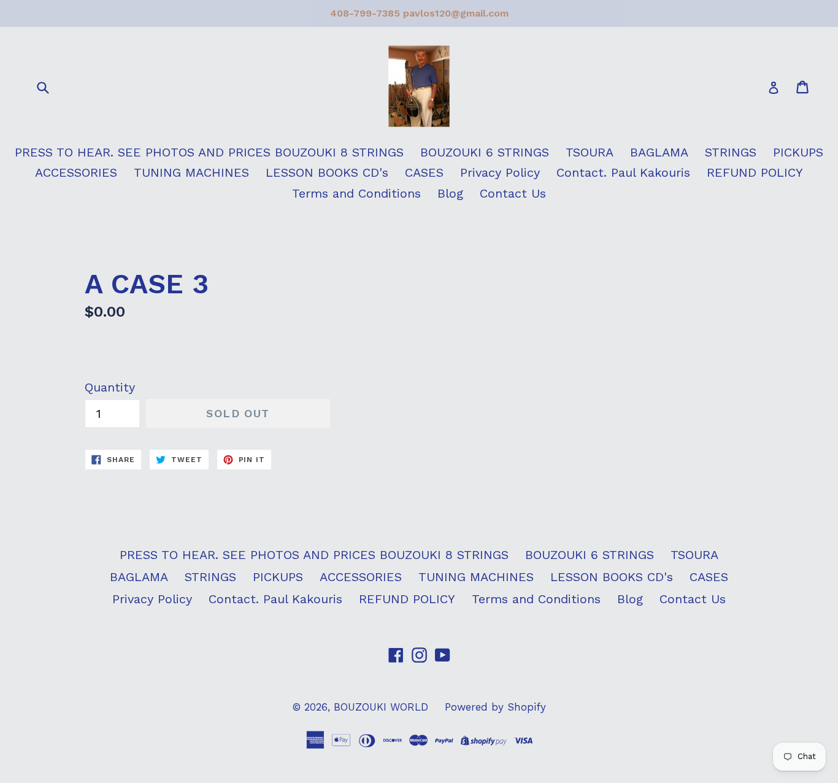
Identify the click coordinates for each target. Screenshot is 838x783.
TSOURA (589, 152)
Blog (450, 193)
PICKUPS (798, 152)
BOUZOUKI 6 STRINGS (484, 152)
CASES (424, 172)
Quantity (110, 387)
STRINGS (730, 152)
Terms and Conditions (356, 193)
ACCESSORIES (76, 172)
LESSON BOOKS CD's (327, 172)
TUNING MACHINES (191, 172)
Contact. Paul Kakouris (623, 172)
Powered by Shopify (495, 707)
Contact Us (513, 193)
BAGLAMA (659, 152)
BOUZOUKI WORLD (381, 707)
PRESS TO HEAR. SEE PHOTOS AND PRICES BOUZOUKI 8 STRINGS (209, 152)
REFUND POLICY (755, 172)
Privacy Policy (500, 172)
